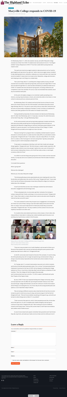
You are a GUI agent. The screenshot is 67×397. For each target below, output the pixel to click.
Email (12, 351)
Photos (60, 2)
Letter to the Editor (52, 375)
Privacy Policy (55, 388)
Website (13, 356)
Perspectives (50, 2)
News (30, 2)
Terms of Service (62, 388)
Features (56, 2)
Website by (33, 395)
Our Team (51, 379)
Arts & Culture (36, 380)
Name (13, 347)
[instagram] (3, 380)
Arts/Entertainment (37, 2)
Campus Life (36, 382)
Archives (51, 380)
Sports (44, 2)
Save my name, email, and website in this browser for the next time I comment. (30, 360)
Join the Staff (51, 377)
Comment (13, 331)
